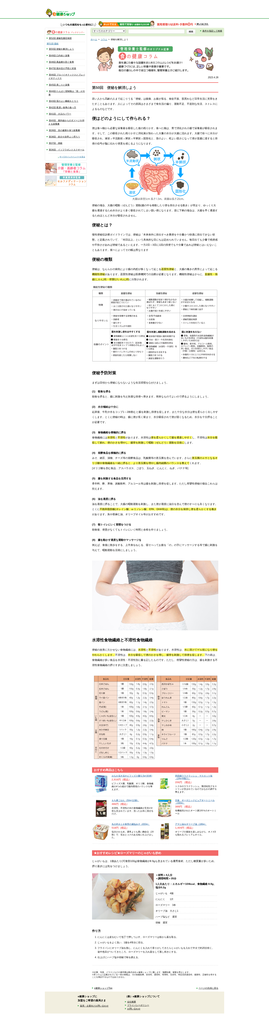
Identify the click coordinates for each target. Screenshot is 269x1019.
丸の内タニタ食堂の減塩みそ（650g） (131, 824)
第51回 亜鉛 (53, 43)
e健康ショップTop (103, 988)
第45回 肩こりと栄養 (59, 85)
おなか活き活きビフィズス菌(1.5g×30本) (132, 776)
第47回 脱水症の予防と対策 (62, 68)
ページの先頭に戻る (208, 988)
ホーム (94, 39)
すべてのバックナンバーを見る (72, 157)
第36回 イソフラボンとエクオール (66, 149)
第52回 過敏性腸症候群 (60, 38)
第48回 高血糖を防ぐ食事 (61, 62)
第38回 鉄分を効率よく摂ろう (64, 136)
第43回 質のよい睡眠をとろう (63, 101)
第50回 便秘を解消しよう (61, 49)
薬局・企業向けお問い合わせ (94, 1006)
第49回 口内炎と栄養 (59, 55)
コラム (104, 39)
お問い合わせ (133, 1008)
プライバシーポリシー (138, 1005)
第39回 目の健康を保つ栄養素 (64, 130)
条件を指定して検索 (212, 31)
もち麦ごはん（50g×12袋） (125, 800)
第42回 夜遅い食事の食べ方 (62, 107)
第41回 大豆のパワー (60, 114)
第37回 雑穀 (55, 143)
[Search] (191, 31)
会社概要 (131, 1002)
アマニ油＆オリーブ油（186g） (191, 824)
